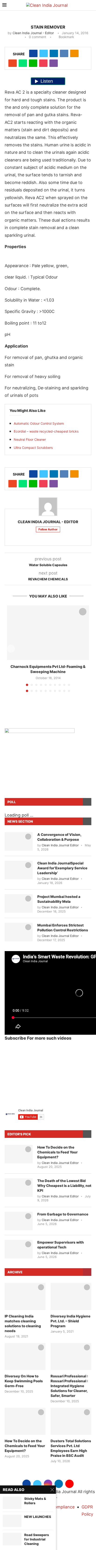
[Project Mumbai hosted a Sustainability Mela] (19, 903)
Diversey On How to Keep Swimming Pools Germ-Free (24, 1381)
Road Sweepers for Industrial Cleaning (36, 1539)
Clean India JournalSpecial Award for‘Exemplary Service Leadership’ (62, 868)
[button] (11, 649)
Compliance (63, 1506)
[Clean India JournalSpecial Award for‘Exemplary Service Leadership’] (19, 870)
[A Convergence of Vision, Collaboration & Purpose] (19, 841)
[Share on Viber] (53, 63)
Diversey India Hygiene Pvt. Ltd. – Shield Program (70, 1321)
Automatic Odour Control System (39, 423)
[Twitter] (37, 1483)
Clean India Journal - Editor (33, 33)
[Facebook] (26, 1483)
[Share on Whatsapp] (23, 63)
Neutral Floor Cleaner (30, 439)
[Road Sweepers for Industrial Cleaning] (12, 1539)
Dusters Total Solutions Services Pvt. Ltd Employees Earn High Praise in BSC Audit (71, 1448)
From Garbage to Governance (62, 1214)
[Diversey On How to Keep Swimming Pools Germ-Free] (25, 1356)
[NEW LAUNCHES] (12, 1521)
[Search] (91, 5)
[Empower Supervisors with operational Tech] (19, 1249)
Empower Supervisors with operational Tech (60, 1244)
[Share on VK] (64, 53)
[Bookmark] (83, 612)
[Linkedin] (58, 1483)
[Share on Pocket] (43, 63)
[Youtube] (69, 1483)
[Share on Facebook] (33, 53)
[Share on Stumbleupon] (12, 63)
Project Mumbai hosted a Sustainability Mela (58, 899)
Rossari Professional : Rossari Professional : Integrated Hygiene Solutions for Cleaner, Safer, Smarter (69, 1386)
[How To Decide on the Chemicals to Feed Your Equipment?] (19, 1154)
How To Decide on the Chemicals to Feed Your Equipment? (57, 1152)
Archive (15, 1272)
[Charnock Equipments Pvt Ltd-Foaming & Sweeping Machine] (48, 632)
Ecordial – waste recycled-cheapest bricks (46, 431)
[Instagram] (48, 1483)
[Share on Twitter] (43, 53)
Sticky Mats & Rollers (35, 1501)
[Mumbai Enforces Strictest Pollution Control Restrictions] (19, 932)
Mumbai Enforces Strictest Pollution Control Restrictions (62, 927)
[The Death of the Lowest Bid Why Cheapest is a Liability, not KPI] (19, 1187)
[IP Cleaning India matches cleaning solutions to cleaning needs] (25, 1296)
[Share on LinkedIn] (54, 53)
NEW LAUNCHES (37, 1517)
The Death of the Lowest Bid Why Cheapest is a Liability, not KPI (64, 1186)
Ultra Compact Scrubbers (33, 448)
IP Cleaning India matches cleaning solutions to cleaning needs (23, 1323)
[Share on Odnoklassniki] (74, 53)
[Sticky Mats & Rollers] (12, 1503)
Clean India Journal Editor (60, 845)
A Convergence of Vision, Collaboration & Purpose (59, 837)
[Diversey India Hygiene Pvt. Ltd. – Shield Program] (71, 1296)
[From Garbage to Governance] (19, 1221)
